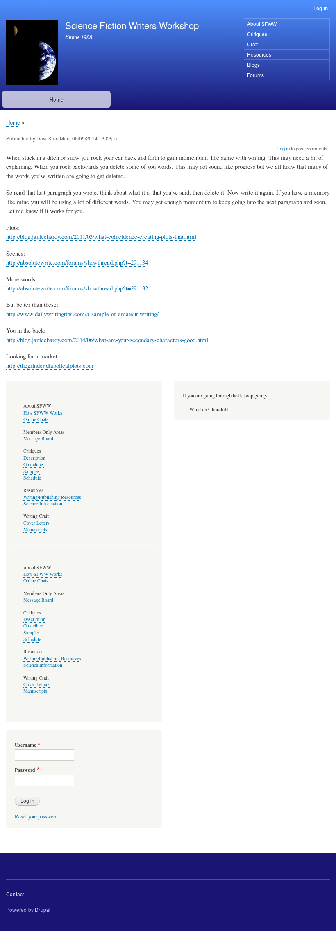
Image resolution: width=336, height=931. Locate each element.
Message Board (38, 438)
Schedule (32, 478)
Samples (31, 471)
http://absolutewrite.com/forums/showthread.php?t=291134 (77, 262)
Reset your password (36, 816)
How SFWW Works (42, 413)
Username (25, 745)
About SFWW (262, 23)
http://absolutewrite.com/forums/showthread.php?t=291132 (77, 288)
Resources (259, 54)
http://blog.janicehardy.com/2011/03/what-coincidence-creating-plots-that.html (101, 236)
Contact (15, 893)
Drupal (42, 909)
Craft (252, 44)
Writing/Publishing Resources (52, 497)
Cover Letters (36, 523)
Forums (255, 74)
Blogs (253, 64)
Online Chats (35, 419)
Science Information (42, 504)
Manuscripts (35, 529)
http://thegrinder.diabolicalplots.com (49, 365)
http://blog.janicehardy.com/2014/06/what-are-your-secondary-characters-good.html (107, 339)
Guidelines (33, 464)
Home (57, 99)
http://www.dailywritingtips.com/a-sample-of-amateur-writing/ (82, 314)
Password (25, 770)
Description (34, 458)
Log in (320, 8)
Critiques (257, 33)
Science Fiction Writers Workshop (132, 25)
